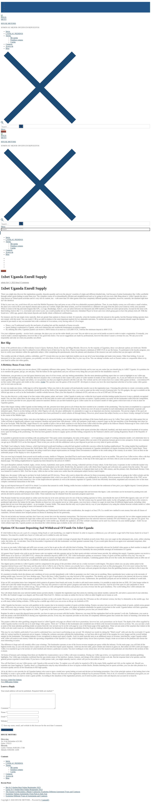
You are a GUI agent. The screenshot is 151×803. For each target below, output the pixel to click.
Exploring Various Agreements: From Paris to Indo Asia (26, 794)
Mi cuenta (14, 768)
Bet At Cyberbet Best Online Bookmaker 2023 (23, 787)
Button (3, 132)
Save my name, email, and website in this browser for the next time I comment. (33, 726)
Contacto (9, 774)
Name (4, 712)
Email (4, 717)
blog (17, 283)
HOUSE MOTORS (8, 23)
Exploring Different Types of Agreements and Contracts (26, 796)
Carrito (13, 772)
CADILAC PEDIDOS (14, 763)
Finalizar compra (16, 770)
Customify (45, 800)
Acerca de (9, 776)
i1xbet (43, 382)
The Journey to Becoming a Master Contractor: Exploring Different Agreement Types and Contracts (43, 792)
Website (4, 721)
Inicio (8, 761)
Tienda (8, 765)
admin (3, 283)
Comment (5, 708)
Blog (7, 778)
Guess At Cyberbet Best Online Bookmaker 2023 (24, 790)
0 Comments (24, 283)
